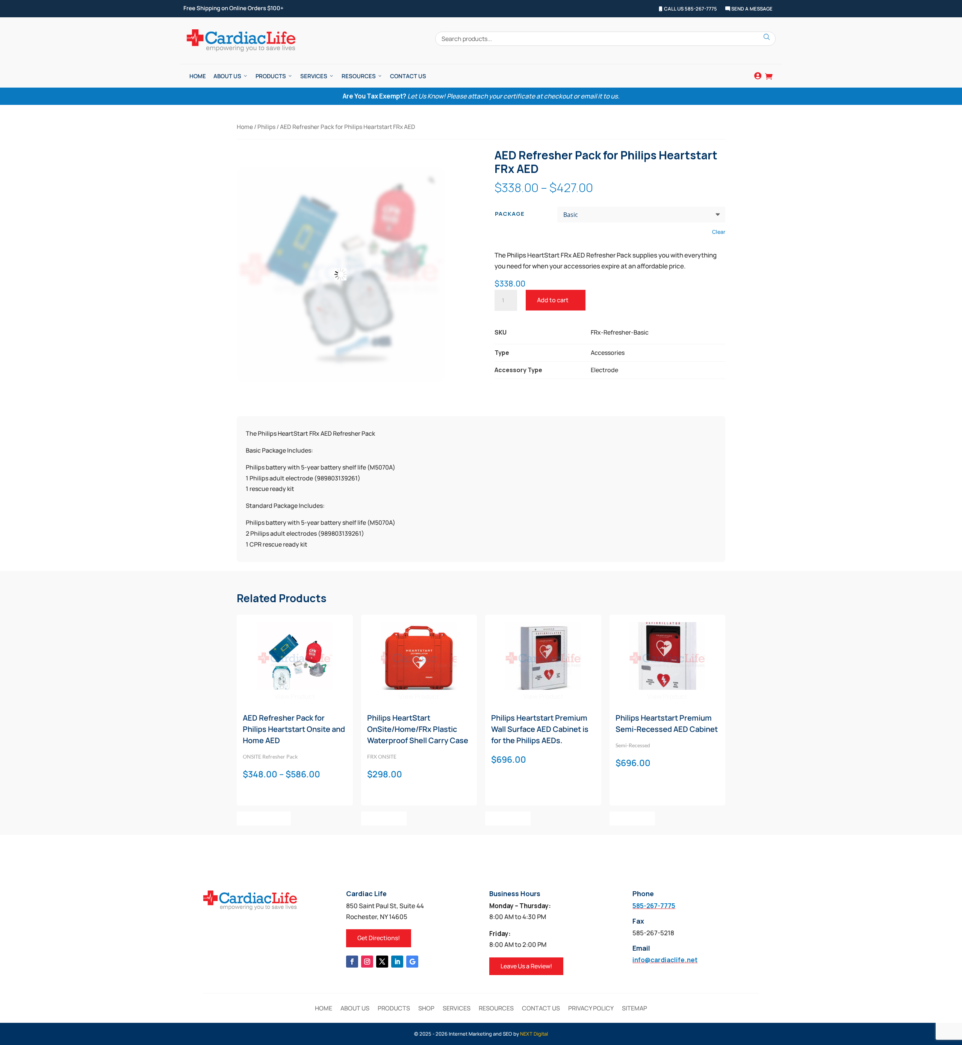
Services (313, 76)
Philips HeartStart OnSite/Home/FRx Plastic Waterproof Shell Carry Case (417, 729)
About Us (227, 76)
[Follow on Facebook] (352, 962)
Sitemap (634, 1009)
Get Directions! (378, 938)
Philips (266, 127)
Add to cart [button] (384, 818)
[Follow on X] (382, 962)
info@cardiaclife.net (664, 960)
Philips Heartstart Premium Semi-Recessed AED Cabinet (667, 723)
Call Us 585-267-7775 (690, 9)
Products (271, 76)
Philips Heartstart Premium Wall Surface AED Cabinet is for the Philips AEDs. (539, 729)
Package (510, 214)
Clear (718, 231)
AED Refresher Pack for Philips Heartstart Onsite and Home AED (294, 729)
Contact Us (408, 76)
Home (197, 76)
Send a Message (751, 9)
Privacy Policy (591, 1009)
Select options (264, 818)
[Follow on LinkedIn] (397, 962)
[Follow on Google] (412, 962)
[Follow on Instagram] (367, 962)
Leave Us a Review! (526, 966)
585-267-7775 (653, 905)
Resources (359, 76)
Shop (426, 1009)
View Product (295, 696)
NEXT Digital (534, 1033)
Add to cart (553, 300)
